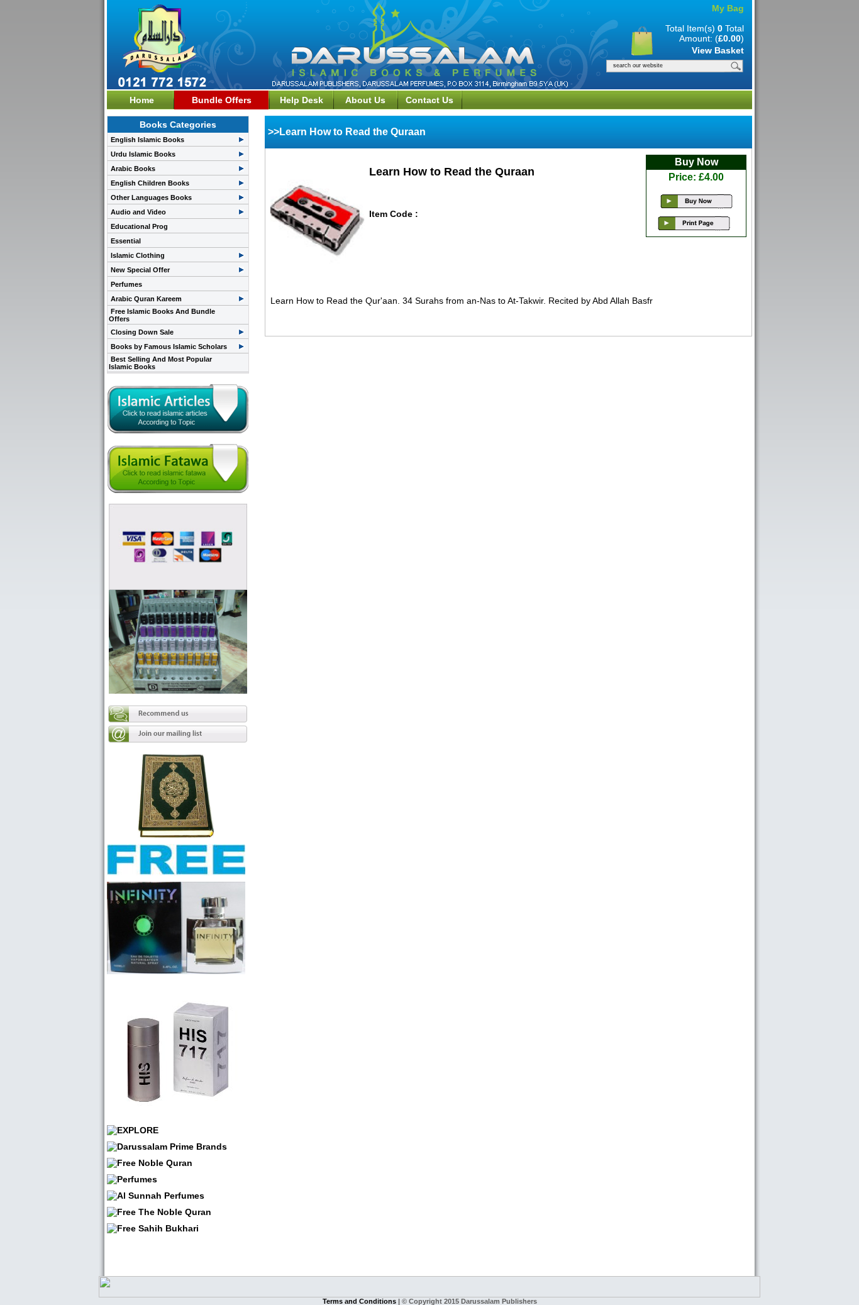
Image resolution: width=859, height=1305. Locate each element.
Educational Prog (139, 226)
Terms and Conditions (360, 1301)
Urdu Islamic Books (143, 154)
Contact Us (429, 100)
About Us (365, 100)
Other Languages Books (151, 197)
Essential (126, 241)
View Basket (718, 50)
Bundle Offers (222, 100)
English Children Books (150, 183)
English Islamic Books (147, 139)
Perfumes (126, 284)
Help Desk (301, 100)
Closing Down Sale (142, 332)
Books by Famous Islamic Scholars (169, 346)
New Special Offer (140, 270)
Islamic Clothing (138, 255)
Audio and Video (138, 212)
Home (142, 100)
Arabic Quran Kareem (146, 299)
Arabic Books (133, 168)
